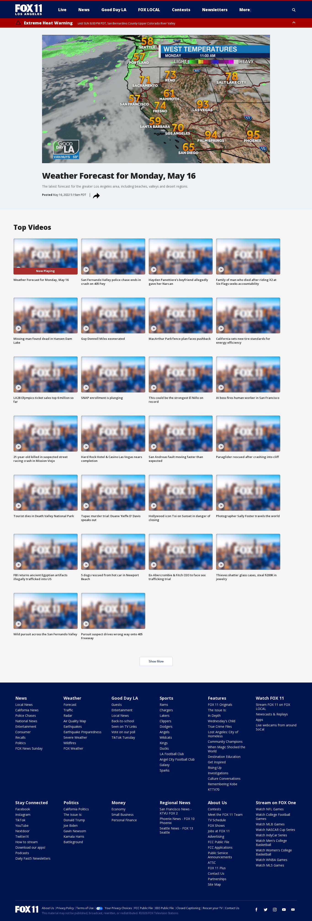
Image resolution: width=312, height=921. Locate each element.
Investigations (218, 773)
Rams (164, 704)
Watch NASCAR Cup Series (275, 829)
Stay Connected (31, 802)
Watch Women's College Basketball (274, 852)
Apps (259, 719)
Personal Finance (124, 820)
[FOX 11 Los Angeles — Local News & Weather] (30, 9)
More (244, 9)
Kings (164, 743)
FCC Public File (218, 842)
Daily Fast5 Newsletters (32, 858)
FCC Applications (220, 847)
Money (118, 802)
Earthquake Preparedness (82, 732)
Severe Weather (75, 737)
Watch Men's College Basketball (271, 842)
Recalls (20, 737)
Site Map (214, 884)
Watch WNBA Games (271, 860)
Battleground (73, 842)
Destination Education (224, 756)
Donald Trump (74, 820)
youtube (284, 909)
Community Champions (225, 741)
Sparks (164, 770)
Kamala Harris (73, 836)
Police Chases (25, 715)
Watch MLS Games (270, 865)
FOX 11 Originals (220, 704)
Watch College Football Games (273, 816)
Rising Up (215, 767)
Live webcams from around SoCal (276, 727)
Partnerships (217, 879)
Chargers (166, 710)
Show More (156, 661)
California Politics (76, 809)
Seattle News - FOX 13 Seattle (176, 830)
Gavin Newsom (74, 831)
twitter (265, 909)
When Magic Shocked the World (226, 749)
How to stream (26, 842)
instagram (274, 909)
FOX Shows (216, 825)
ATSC (212, 862)
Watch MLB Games (270, 824)
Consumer (23, 732)
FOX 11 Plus (217, 868)
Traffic (68, 710)
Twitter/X (22, 836)
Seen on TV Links (124, 726)
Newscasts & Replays (272, 714)
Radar (67, 715)
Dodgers (166, 726)
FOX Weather (73, 748)
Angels (164, 732)
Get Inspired (217, 762)
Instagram (22, 814)
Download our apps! (30, 847)
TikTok (20, 820)
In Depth (214, 715)
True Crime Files (220, 726)
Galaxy (164, 765)
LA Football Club (172, 754)
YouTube (22, 825)
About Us (217, 802)
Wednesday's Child (221, 721)
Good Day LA (124, 698)
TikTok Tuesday (123, 737)
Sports (166, 698)
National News (26, 721)
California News (27, 710)
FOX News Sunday (28, 748)
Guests (116, 704)
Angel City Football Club (177, 759)
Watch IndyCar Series (271, 835)
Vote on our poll (123, 732)
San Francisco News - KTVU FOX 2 (176, 811)
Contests (214, 809)
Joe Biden (70, 825)
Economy (118, 809)
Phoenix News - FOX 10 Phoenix (177, 820)
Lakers (164, 715)
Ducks (164, 748)
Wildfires (69, 743)
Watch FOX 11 (270, 698)
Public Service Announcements (220, 855)
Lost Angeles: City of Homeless (223, 734)
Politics (20, 743)
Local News (24, 704)
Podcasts (22, 853)
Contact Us (216, 873)
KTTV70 (213, 789)
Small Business (122, 814)
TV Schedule (217, 820)
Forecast (70, 704)
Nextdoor (22, 831)
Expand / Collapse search (294, 9)
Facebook (22, 809)
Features (217, 698)
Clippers (165, 721)
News (21, 698)
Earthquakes (72, 726)
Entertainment (25, 726)
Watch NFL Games (270, 809)
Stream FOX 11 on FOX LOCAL (273, 706)
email (293, 909)
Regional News (175, 802)
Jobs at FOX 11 (219, 831)
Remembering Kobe (222, 784)
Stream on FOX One (276, 802)
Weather (72, 698)
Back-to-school (122, 721)
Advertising (216, 836)
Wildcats (166, 737)
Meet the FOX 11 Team (225, 814)
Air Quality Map (74, 721)
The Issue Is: (217, 710)
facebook (256, 909)
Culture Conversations (224, 778)
